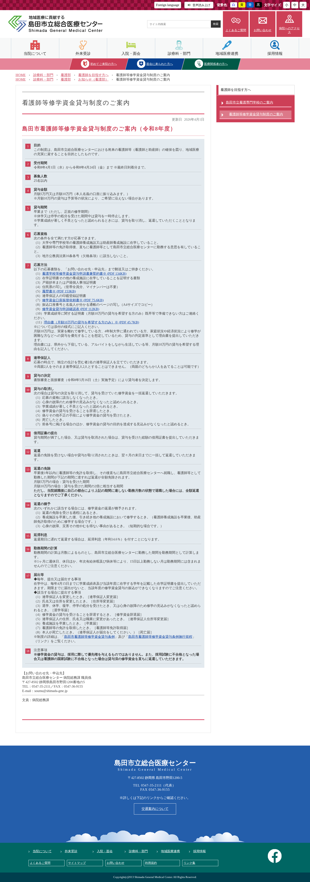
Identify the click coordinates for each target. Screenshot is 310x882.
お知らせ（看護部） (93, 79)
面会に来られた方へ (160, 64)
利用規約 (151, 862)
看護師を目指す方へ (93, 75)
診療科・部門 (179, 53)
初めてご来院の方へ (103, 64)
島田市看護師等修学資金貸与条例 (89, 636)
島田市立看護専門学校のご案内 (249, 102)
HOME (21, 75)
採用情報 (275, 53)
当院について (35, 53)
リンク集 (189, 862)
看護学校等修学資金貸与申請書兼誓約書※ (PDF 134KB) (84, 273)
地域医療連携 (227, 53)
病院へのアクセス (289, 30)
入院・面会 (130, 53)
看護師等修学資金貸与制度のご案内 (256, 114)
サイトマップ (77, 862)
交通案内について (155, 809)
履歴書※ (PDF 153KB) (59, 291)
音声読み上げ (201, 5)
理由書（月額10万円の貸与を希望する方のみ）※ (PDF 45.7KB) (91, 322)
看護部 (66, 75)
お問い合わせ (262, 30)
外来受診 (83, 53)
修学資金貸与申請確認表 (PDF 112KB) (70, 309)
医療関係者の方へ (216, 64)
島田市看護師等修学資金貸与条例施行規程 (160, 636)
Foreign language (167, 5)
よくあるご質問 (235, 30)
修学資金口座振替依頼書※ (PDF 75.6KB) (73, 300)
